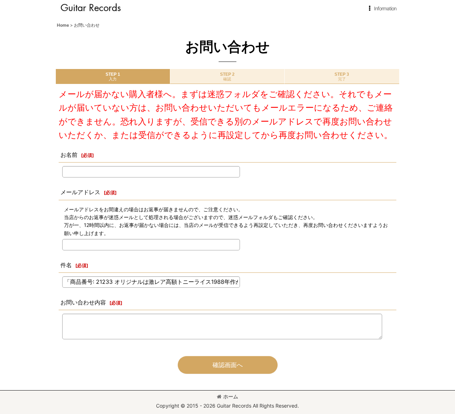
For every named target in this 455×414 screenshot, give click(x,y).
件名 (66, 265)
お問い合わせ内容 (83, 302)
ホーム (230, 396)
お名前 (68, 154)
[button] (381, 9)
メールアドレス (80, 192)
